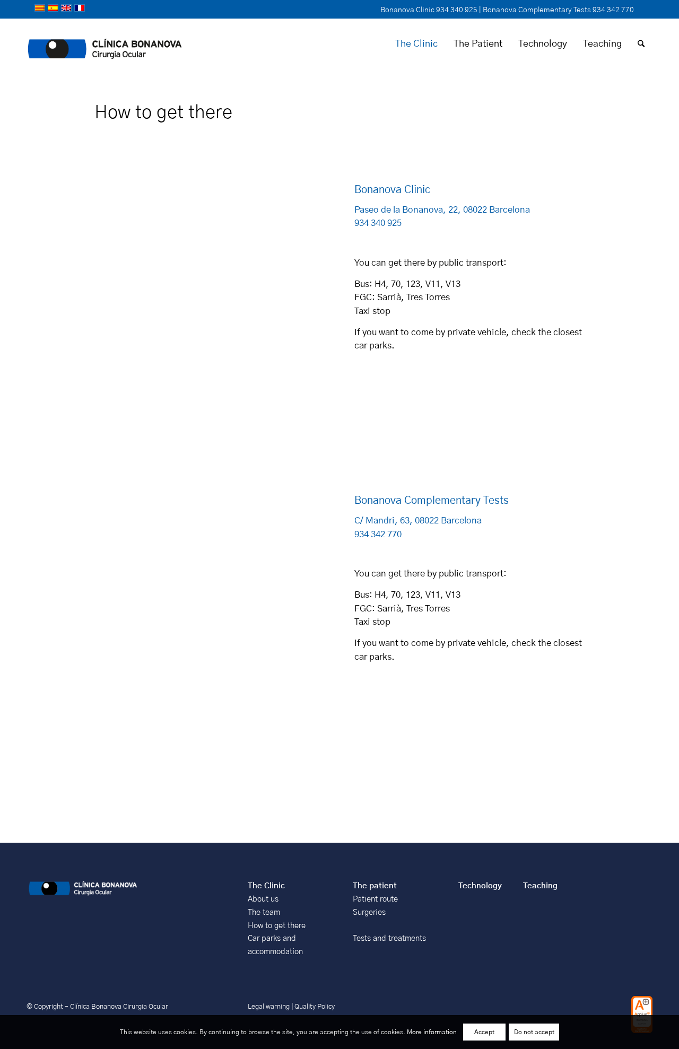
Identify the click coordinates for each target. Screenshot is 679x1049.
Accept (484, 1032)
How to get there (277, 926)
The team (264, 912)
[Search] (641, 44)
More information (432, 1032)
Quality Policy (314, 1006)
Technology (480, 886)
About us (263, 899)
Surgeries (369, 912)
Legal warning (269, 1006)
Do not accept (534, 1032)
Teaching (540, 886)
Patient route (375, 899)
